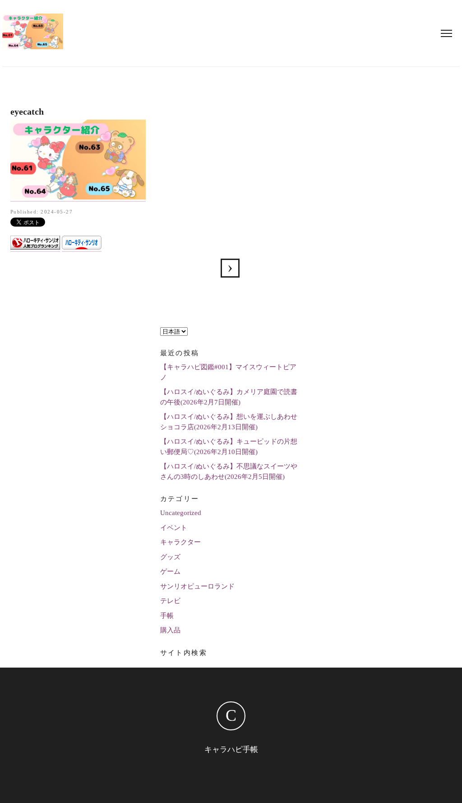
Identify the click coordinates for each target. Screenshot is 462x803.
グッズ (170, 557)
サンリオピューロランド (197, 586)
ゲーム (170, 571)
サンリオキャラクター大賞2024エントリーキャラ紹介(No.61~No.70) (230, 268)
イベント (173, 527)
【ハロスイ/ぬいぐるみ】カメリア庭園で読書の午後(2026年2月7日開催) (228, 397)
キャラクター (180, 542)
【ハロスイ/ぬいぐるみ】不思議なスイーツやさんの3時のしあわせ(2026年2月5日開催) (228, 471)
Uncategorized (180, 512)
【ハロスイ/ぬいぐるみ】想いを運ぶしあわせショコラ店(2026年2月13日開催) (228, 422)
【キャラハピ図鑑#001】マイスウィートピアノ (228, 372)
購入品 (170, 630)
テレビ (170, 600)
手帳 (167, 615)
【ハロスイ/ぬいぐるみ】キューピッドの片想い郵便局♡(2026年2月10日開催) (228, 446)
